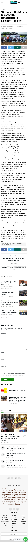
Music (14, 523)
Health (5, 525)
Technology (23, 521)
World (23, 523)
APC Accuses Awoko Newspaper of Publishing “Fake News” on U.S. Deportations (17, 390)
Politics (23, 515)
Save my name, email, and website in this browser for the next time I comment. (14, 374)
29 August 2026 (5, 288)
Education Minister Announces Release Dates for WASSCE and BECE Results (10, 437)
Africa (5, 515)
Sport (23, 519)
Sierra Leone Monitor (8, 26)
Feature (5, 523)
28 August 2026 (5, 307)
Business (4, 517)
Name (3, 352)
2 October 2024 (20, 26)
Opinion (14, 527)
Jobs (5, 527)
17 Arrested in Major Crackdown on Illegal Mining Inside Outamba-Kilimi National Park (9, 302)
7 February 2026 (13, 403)
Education (5, 519)
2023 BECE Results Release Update (14, 460)
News (6, 9)
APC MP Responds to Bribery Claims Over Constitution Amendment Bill (8, 282)
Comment (4, 333)
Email (3, 359)
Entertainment (5, 521)
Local (14, 517)
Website (3, 366)
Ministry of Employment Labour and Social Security (12, 244)
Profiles (23, 517)
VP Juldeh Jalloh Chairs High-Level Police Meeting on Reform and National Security (9, 312)
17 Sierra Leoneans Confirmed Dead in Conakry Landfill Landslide (9, 292)
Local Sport (14, 519)
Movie (14, 521)
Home (2, 9)
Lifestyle (14, 515)
